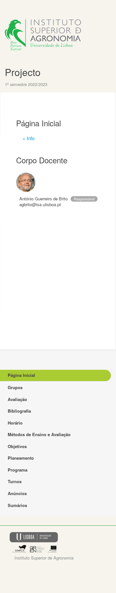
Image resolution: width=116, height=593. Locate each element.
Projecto (23, 72)
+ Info (28, 138)
